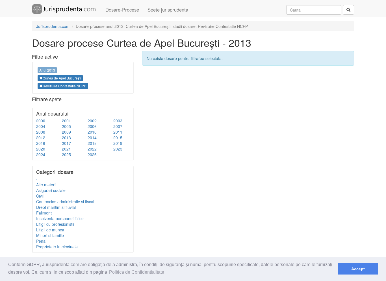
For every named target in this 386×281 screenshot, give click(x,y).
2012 (40, 137)
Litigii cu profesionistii (55, 224)
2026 (92, 154)
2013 (66, 137)
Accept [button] (358, 269)
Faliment (44, 213)
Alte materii (46, 184)
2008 (40, 132)
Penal (41, 241)
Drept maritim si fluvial (56, 207)
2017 (66, 143)
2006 (92, 126)
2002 (92, 120)
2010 (92, 132)
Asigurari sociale (51, 190)
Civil (40, 196)
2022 (92, 149)
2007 (117, 126)
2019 (117, 143)
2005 (66, 126)
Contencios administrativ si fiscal (65, 201)
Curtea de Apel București (62, 78)
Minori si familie (50, 235)
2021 (66, 149)
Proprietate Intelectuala (57, 246)
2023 (117, 149)
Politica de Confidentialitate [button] (136, 272)
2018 (92, 143)
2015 (117, 137)
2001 (66, 120)
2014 (92, 137)
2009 (66, 132)
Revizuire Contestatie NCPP (64, 85)
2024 (40, 154)
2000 (40, 120)
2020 (40, 149)
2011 (117, 132)
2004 (40, 126)
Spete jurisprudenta (168, 9)
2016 (40, 143)
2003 (117, 120)
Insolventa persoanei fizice (60, 218)
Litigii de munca (50, 230)
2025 (66, 154)
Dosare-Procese (122, 9)
